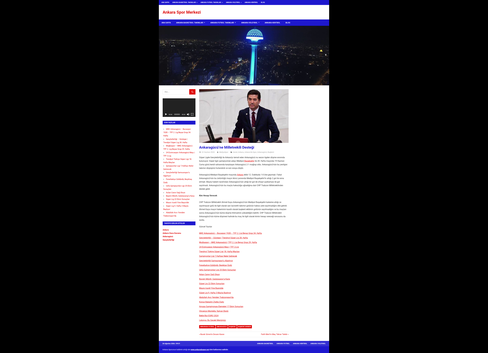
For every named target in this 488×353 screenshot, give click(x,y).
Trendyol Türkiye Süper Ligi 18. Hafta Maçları (219, 251)
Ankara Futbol (283, 343)
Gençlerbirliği (168, 240)
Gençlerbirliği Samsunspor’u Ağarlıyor (216, 261)
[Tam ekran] (192, 114)
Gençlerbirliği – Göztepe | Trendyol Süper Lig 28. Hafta (223, 238)
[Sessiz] (188, 114)
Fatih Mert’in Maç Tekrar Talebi (274, 334)
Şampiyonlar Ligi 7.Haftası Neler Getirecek (218, 256)
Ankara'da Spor (250, 152)
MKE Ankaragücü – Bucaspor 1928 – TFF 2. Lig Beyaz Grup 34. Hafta (230, 233)
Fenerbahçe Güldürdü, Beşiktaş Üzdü (215, 265)
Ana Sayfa (165, 2)
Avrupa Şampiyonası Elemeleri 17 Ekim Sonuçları (221, 306)
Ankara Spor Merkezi (182, 12)
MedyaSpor (223, 152)
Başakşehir (249, 161)
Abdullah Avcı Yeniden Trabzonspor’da (216, 297)
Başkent (271, 152)
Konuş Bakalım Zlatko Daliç (211, 302)
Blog (263, 2)
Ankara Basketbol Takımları (184, 2)
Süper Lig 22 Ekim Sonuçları (211, 283)
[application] (179, 107)
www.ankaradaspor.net (200, 350)
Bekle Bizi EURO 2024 (208, 315)
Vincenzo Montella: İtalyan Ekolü (213, 311)
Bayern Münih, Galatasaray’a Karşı (214, 279)
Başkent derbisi (244, 327)
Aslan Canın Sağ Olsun (209, 274)
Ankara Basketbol (265, 343)
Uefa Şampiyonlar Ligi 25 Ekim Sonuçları (217, 270)
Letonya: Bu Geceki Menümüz (212, 320)
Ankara (241, 152)
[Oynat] (166, 114)
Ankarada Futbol (207, 327)
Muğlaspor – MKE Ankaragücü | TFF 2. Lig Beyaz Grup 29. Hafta (228, 242)
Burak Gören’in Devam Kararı (212, 334)
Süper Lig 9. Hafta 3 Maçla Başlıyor (215, 293)
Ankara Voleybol (233, 2)
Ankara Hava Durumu (172, 233)
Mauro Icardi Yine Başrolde (211, 288)
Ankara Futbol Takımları (211, 2)
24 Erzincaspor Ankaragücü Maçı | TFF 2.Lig (219, 247)
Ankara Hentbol (251, 2)
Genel (235, 152)
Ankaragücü (262, 152)
